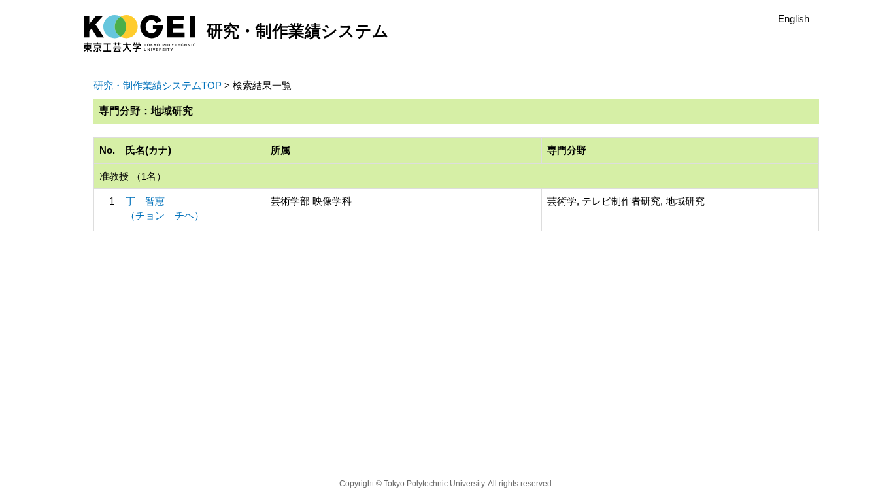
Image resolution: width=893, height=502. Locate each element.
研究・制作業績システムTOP (157, 85)
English (793, 18)
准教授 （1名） (132, 176)
